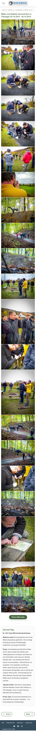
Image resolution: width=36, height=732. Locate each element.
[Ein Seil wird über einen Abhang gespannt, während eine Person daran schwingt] (18, 261)
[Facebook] (18, 726)
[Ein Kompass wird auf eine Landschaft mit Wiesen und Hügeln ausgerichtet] (18, 184)
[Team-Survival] (18, 3)
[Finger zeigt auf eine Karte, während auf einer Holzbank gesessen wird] (18, 539)
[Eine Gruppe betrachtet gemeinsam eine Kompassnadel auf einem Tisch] (18, 478)
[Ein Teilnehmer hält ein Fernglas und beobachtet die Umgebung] (18, 321)
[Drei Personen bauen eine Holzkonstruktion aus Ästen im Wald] (18, 32)
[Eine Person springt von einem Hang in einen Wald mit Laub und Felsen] (18, 503)
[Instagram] (22, 726)
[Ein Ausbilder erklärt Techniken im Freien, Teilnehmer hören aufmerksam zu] (18, 159)
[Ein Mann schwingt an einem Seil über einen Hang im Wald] (18, 210)
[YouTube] (14, 726)
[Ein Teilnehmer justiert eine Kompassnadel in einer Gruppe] (18, 357)
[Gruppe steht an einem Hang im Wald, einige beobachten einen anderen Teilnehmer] (18, 599)
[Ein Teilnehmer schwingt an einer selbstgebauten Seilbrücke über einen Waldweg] (18, 453)
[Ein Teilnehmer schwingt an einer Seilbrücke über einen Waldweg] (18, 427)
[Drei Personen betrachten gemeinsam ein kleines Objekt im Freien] (18, 57)
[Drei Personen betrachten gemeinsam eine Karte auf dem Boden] (18, 83)
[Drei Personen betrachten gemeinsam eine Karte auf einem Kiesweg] (18, 133)
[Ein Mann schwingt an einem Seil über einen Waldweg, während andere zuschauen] (18, 235)
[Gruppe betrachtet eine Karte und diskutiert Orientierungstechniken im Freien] (18, 574)
